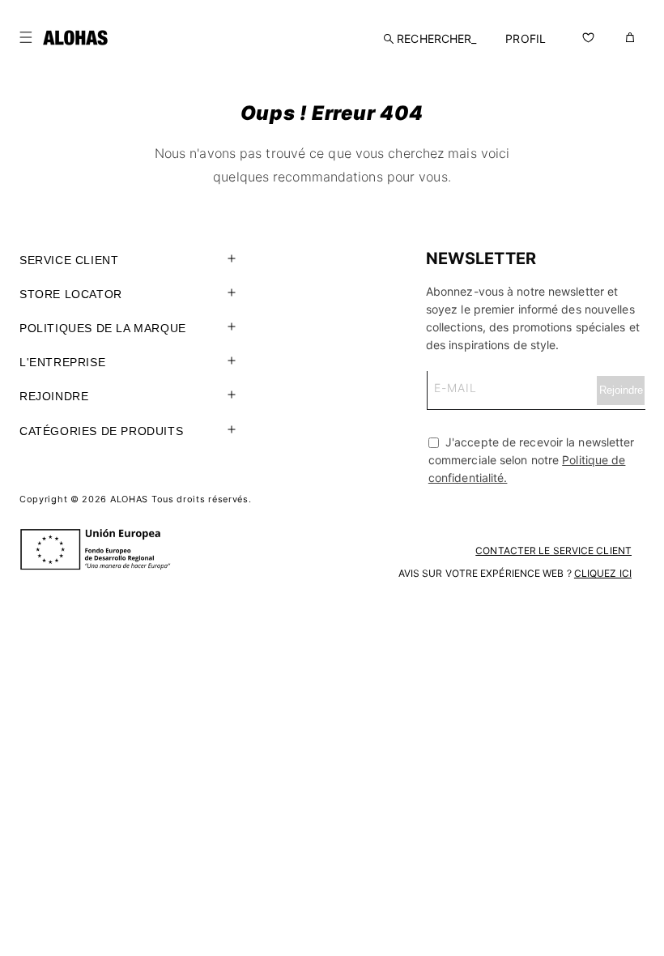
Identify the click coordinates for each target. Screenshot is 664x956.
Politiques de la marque (102, 328)
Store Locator (70, 294)
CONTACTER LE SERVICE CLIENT (553, 550)
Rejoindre (53, 396)
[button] (25, 37)
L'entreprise (62, 362)
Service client (68, 260)
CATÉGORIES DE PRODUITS (101, 431)
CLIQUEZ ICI (603, 573)
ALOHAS (129, 499)
